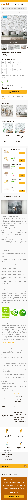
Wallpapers (14, 12)
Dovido (3, 98)
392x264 (15, 69)
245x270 (15, 65)
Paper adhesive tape (16, 179)
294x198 (20, 65)
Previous (2, 132)
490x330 (4, 72)
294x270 (4, 69)
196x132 (19, 62)
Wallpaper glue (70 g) (16, 164)
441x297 (20, 69)
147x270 (13, 62)
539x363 (9, 72)
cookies (16, 485)
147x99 (8, 62)
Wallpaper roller (15, 157)
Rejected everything (14, 492)
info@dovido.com (8, 459)
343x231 (9, 69)
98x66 (3, 62)
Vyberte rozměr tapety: (8, 59)
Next (24, 29)
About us (16, 474)
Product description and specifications (11, 196)
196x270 (4, 65)
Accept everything (14, 496)
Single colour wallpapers (20, 393)
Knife (12, 187)
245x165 (9, 65)
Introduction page (5, 12)
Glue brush (13, 172)
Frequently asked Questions (20, 476)
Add (22, 153)
